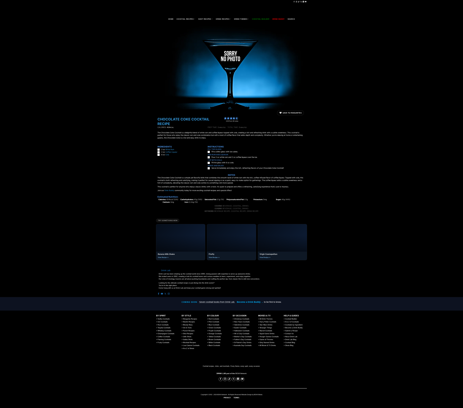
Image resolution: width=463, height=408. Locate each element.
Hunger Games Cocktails (269, 337)
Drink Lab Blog (290, 339)
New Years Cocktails (242, 322)
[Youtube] (162, 294)
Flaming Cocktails (164, 339)
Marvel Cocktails (266, 331)
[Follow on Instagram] (296, 2)
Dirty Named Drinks (267, 342)
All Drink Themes (265, 319)
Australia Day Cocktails (243, 345)
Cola (167, 155)
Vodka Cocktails (164, 319)
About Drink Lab (291, 337)
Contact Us (289, 334)
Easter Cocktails (240, 328)
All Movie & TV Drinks (267, 345)
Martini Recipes (189, 322)
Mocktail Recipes (189, 342)
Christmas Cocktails (241, 319)
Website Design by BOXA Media (251, 394)
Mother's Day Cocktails (243, 337)
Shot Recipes (204, 19)
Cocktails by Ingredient (294, 325)
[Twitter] (165, 294)
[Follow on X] (301, 2)
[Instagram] (169, 294)
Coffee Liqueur (171, 152)
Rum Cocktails (163, 325)
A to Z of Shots (188, 348)
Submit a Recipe (291, 331)
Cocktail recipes (185, 19)
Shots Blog (289, 345)
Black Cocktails (214, 345)
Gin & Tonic (187, 328)
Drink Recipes (222, 19)
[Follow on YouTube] (305, 2)
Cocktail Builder (291, 319)
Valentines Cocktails (241, 325)
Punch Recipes (188, 331)
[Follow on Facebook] (294, 2)
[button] (225, 118)
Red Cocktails (214, 319)
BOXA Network (241, 373)
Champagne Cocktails (166, 334)
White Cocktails (214, 342)
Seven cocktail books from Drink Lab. (217, 302)
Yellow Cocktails (215, 337)
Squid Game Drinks (267, 334)
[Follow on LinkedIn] (303, 2)
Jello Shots (187, 337)
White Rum (169, 149)
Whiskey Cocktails (164, 331)
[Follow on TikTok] (299, 2)
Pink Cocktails (214, 322)
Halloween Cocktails (241, 331)
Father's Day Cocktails (242, 339)
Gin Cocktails (163, 322)
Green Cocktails (215, 328)
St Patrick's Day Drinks (242, 342)
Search (291, 19)
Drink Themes (240, 19)
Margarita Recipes (190, 319)
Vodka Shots (188, 339)
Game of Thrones (266, 339)
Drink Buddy (169, 190)
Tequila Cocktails (164, 328)
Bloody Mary (188, 325)
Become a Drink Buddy (294, 328)
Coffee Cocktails (164, 337)
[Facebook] (158, 294)
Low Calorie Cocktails (191, 345)
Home (170, 19)
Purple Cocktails (215, 331)
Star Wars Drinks (266, 325)
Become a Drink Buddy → (250, 302)
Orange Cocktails (215, 334)
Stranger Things (266, 328)
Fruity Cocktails (163, 342)
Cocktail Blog (290, 342)
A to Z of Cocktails (292, 322)
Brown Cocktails (215, 339)
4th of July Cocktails (241, 334)
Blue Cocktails (214, 325)
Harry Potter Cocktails (268, 322)
